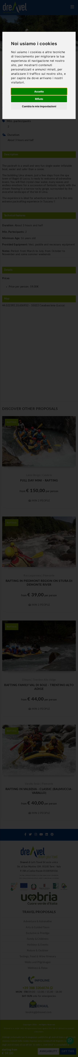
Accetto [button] (39, 91)
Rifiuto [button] (39, 98)
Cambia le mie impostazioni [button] (39, 106)
